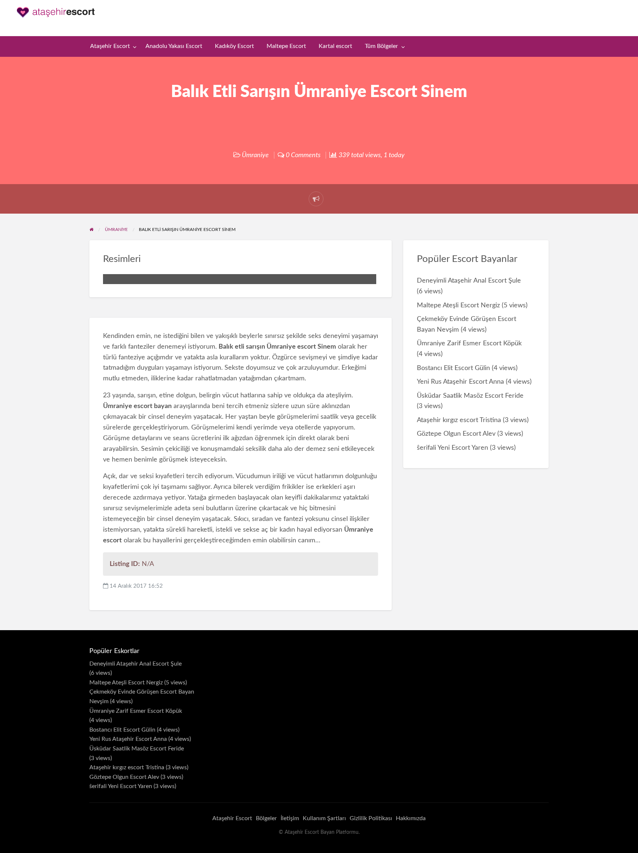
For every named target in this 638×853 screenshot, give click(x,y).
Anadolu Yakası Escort (173, 46)
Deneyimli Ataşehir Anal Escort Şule (469, 280)
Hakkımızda (411, 818)
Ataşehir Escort (110, 46)
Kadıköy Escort (234, 46)
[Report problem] (316, 198)
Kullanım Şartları (324, 818)
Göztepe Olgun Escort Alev (456, 433)
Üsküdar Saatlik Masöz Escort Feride (470, 395)
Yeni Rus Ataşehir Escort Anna (460, 381)
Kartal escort (335, 46)
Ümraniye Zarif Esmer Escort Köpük (469, 343)
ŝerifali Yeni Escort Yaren (452, 447)
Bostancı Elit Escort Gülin (453, 368)
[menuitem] (112, 46)
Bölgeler (266, 818)
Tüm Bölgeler (381, 46)
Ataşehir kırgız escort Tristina (459, 420)
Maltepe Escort (286, 46)
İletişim (290, 818)
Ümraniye (255, 155)
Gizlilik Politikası (371, 818)
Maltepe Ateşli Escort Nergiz (458, 305)
